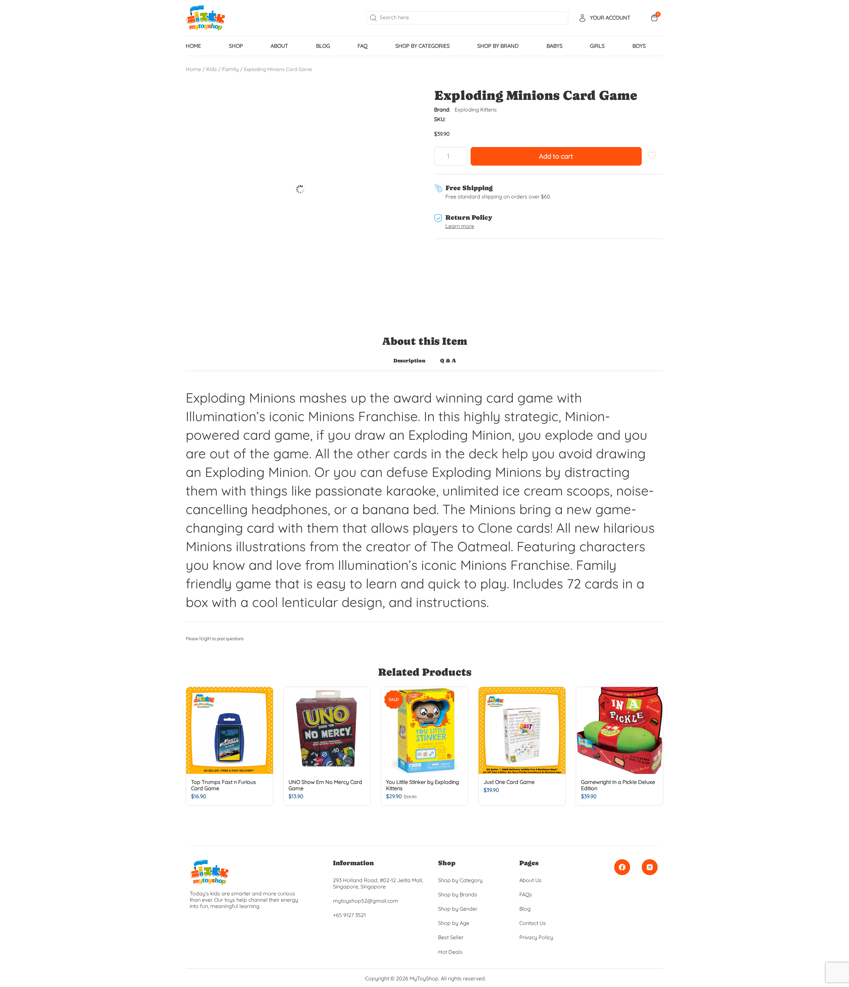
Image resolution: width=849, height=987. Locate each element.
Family (230, 69)
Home (193, 69)
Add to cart (556, 156)
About (279, 45)
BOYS (639, 45)
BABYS (554, 45)
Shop (236, 45)
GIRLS (597, 45)
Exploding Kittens (476, 109)
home (193, 45)
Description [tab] (409, 360)
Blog (323, 45)
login (205, 638)
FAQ (362, 45)
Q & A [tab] (448, 360)
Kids (211, 69)
